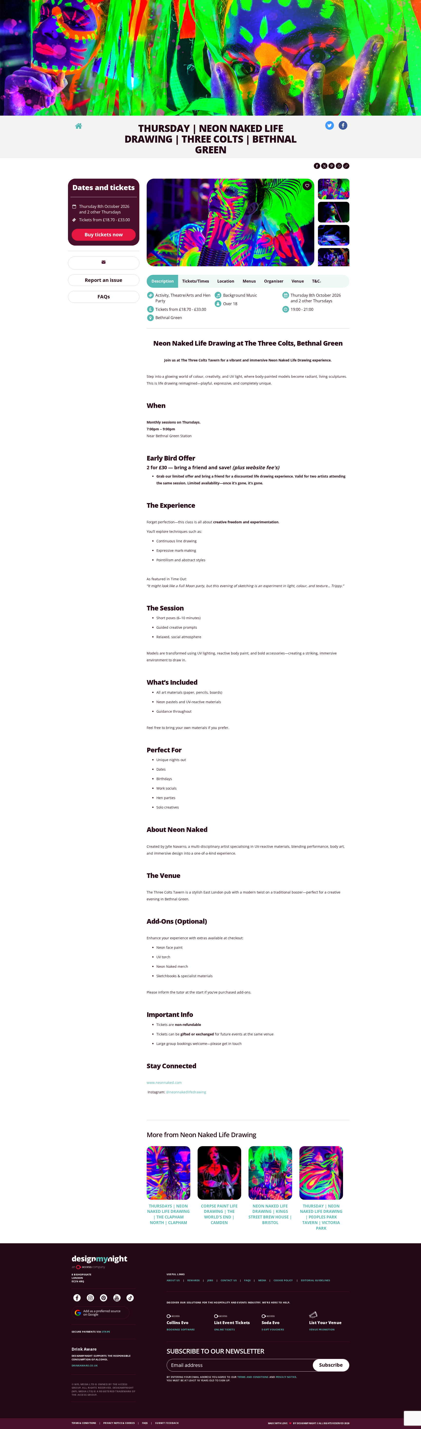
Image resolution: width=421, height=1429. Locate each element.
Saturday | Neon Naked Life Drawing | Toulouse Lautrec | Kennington (270, 1214)
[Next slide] (339, 1185)
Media (262, 1280)
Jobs (210, 1280)
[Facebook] (77, 1297)
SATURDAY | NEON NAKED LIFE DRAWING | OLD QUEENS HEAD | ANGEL (219, 1214)
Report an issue (103, 280)
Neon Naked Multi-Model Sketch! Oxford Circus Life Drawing (321, 1211)
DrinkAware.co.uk (85, 1365)
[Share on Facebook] (317, 166)
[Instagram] (90, 1297)
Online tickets (224, 1329)
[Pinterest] (103, 1297)
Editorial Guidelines (315, 1280)
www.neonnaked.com (164, 1082)
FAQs (103, 296)
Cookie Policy (284, 1280)
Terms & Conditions (84, 1423)
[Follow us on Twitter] (330, 125)
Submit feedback (167, 1423)
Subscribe (331, 1365)
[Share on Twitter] (324, 166)
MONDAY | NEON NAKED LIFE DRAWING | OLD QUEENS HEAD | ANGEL (168, 1214)
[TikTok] (130, 1297)
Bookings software (181, 1329)
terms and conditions (253, 1377)
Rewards (193, 1280)
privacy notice (286, 1377)
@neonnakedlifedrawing (186, 1092)
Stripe (106, 1331)
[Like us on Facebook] (343, 125)
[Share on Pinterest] (331, 166)
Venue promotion (322, 1329)
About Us (173, 1280)
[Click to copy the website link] (346, 166)
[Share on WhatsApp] (339, 166)
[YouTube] (117, 1297)
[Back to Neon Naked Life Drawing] (78, 126)
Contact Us (229, 1280)
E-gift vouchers (273, 1329)
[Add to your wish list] (307, 185)
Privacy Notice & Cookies (119, 1423)
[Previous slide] (157, 1185)
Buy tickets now (104, 234)
